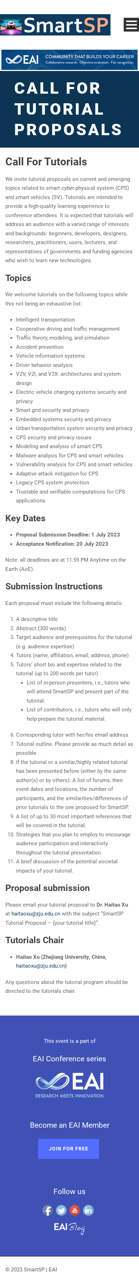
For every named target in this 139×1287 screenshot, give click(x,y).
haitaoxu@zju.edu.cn (35, 914)
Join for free (68, 1148)
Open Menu (131, 25)
